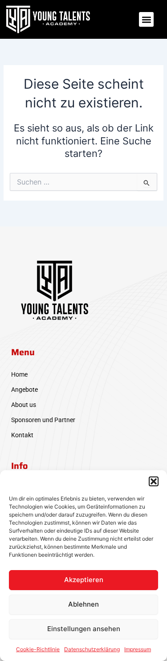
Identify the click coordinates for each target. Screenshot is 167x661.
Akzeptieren (83, 579)
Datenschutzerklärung (92, 649)
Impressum (137, 649)
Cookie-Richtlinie (38, 649)
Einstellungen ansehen (83, 628)
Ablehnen (83, 604)
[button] (153, 481)
